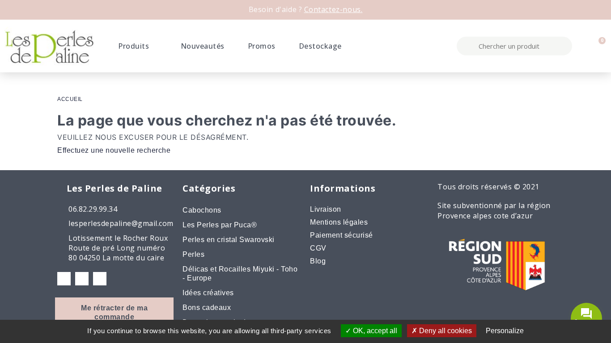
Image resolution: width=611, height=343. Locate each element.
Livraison (325, 209)
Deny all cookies (444, 331)
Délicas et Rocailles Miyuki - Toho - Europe (239, 273)
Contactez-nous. (333, 9)
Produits (133, 46)
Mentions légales (339, 222)
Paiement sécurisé (341, 235)
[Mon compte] (582, 46)
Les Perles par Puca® (219, 225)
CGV (318, 248)
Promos (262, 46)
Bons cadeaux (206, 307)
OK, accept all (374, 331)
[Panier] (598, 46)
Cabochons (201, 210)
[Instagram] (82, 278)
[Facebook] (64, 278)
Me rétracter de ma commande (114, 312)
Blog (318, 261)
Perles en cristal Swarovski (228, 239)
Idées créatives (208, 293)
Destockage (320, 46)
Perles (193, 254)
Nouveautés (203, 46)
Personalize (505, 331)
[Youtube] (99, 278)
